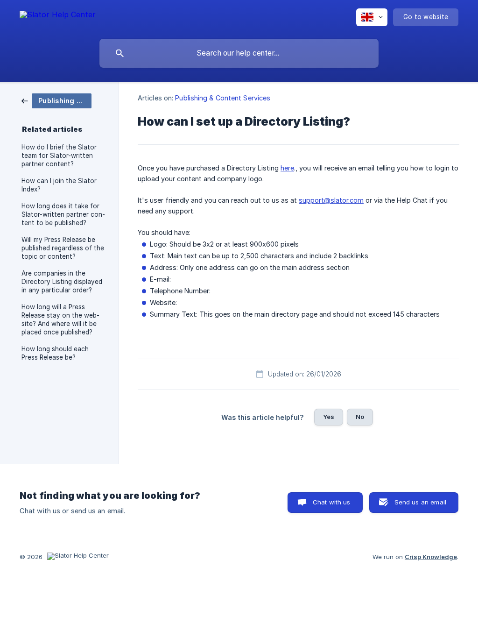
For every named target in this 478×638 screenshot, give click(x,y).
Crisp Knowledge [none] (431, 556)
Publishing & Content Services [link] (222, 98)
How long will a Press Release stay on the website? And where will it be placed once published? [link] (60, 319)
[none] (58, 16)
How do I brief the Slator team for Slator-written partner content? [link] (59, 155)
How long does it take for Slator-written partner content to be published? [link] (63, 214)
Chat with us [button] (332, 502)
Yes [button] (328, 416)
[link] (56, 100)
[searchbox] (239, 53)
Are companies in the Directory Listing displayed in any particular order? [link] (61, 281)
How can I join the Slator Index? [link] (59, 185)
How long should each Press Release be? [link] (55, 353)
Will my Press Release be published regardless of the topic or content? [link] (62, 248)
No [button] (360, 416)
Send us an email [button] (420, 502)
